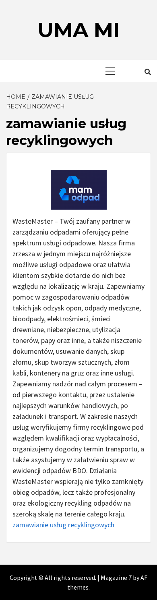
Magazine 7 (116, 577)
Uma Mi (78, 30)
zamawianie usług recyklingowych (63, 524)
